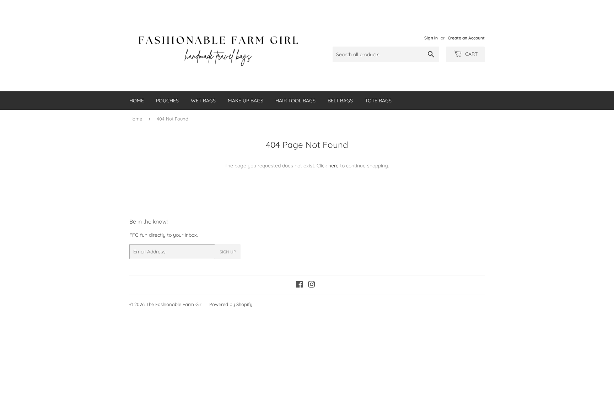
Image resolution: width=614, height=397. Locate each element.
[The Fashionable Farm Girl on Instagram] (311, 285)
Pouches (167, 100)
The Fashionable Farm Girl (174, 304)
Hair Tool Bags (295, 100)
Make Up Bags (245, 100)
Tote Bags (378, 100)
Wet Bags (203, 100)
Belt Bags (340, 100)
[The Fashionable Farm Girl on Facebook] (299, 285)
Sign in (431, 38)
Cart (471, 54)
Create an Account (466, 38)
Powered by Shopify (230, 304)
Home (135, 119)
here (333, 165)
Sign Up (228, 251)
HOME (136, 100)
